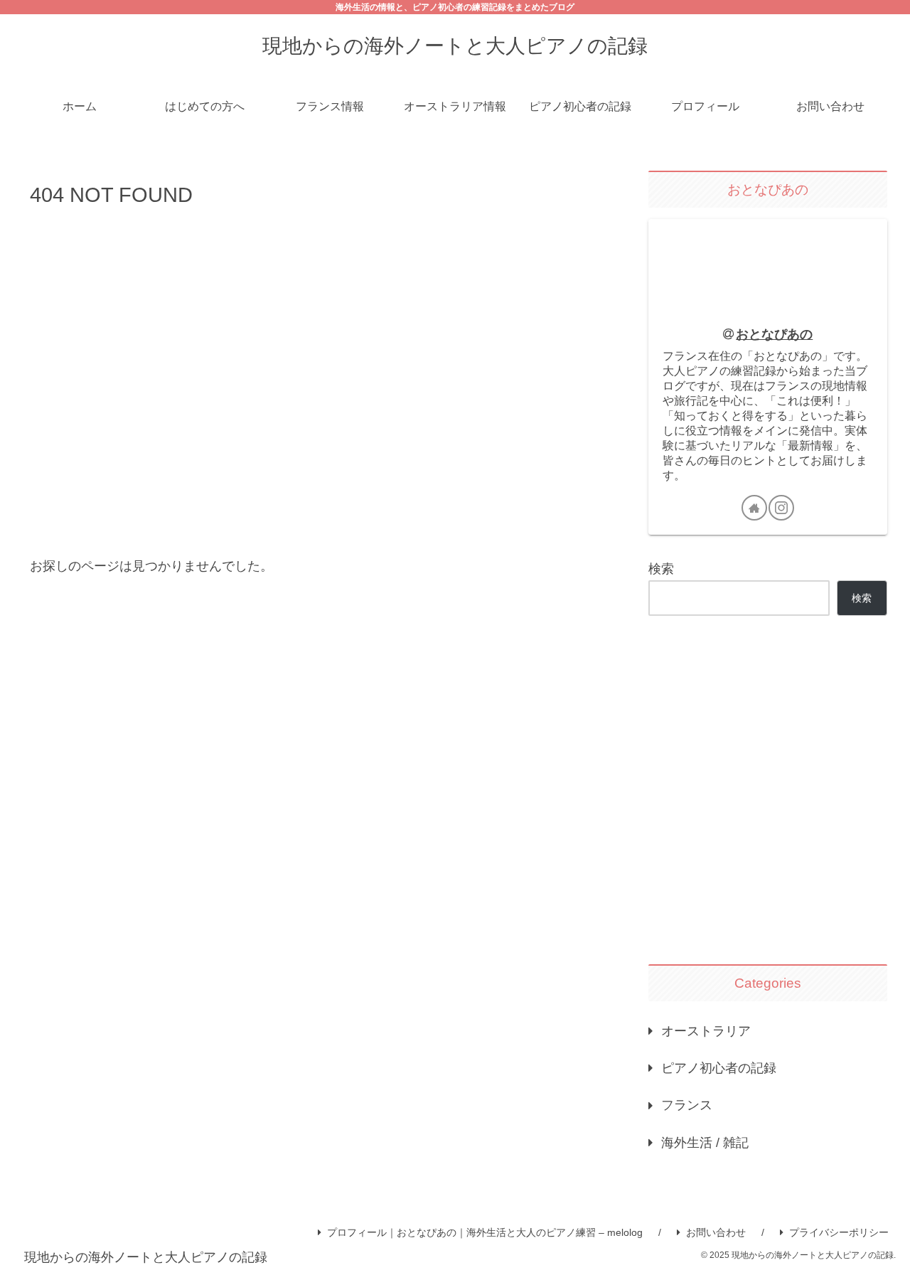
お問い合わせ (716, 1232)
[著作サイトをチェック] (754, 508)
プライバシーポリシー (839, 1232)
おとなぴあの (774, 334)
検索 (661, 569)
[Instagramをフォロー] (781, 508)
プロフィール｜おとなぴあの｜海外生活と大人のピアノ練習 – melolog (485, 1232)
